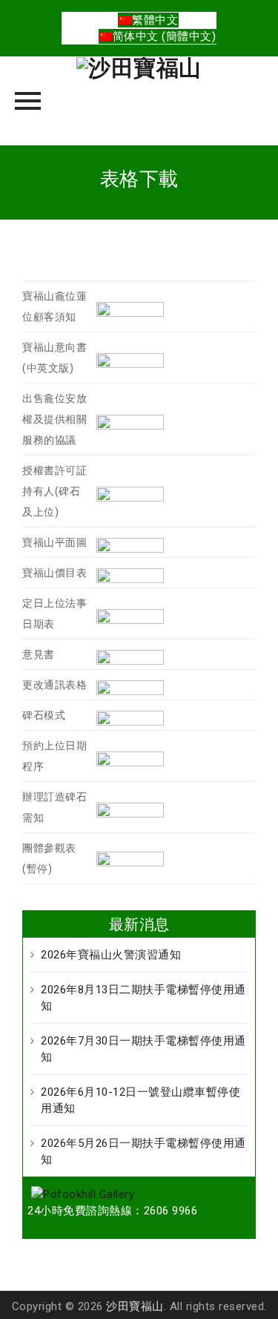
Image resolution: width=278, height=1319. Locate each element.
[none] (148, 28)
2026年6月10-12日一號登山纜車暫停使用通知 (140, 1100)
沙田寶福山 (135, 1306)
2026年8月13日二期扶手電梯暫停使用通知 (143, 998)
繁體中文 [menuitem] (155, 20)
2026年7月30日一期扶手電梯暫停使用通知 (143, 1049)
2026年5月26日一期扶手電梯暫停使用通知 (143, 1151)
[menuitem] (148, 20)
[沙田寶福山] (139, 100)
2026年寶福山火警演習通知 (111, 954)
